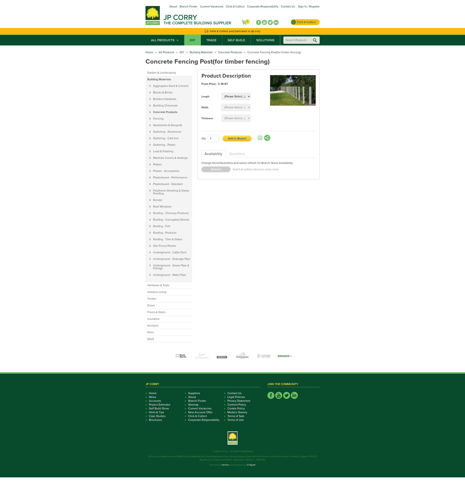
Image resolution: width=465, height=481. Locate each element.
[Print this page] (260, 138)
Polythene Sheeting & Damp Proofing (171, 192)
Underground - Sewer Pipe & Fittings (171, 267)
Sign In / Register (309, 6)
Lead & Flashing (163, 151)
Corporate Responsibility (262, 6)
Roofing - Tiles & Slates (167, 239)
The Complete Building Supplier (197, 23)
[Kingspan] (243, 356)
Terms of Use (235, 420)
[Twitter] (270, 22)
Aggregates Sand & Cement (170, 85)
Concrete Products (230, 52)
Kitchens (152, 325)
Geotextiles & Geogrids (167, 125)
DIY (192, 40)
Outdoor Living (156, 292)
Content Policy (236, 404)
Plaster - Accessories (166, 171)
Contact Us (288, 6)
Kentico (225, 465)
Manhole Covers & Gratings (170, 157)
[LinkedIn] (276, 22)
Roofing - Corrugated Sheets (171, 219)
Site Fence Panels (164, 245)
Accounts (155, 401)
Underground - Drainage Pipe (171, 258)
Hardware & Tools (158, 285)
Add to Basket (237, 138)
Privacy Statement (238, 401)
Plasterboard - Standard (168, 184)
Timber (151, 299)
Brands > (285, 356)
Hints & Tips (156, 412)
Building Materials (201, 52)
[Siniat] (264, 356)
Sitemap (193, 404)
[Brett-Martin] (181, 356)
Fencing (158, 118)
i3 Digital (251, 465)
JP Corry (180, 17)
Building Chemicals (165, 105)
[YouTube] (264, 22)
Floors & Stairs (156, 312)
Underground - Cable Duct (170, 252)
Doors (151, 305)
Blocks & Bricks (162, 92)
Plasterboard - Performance (170, 177)
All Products (163, 40)
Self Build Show (159, 408)
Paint (150, 332)
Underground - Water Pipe (169, 274)
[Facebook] (258, 22)
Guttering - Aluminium (167, 131)
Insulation (153, 319)
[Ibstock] (222, 356)
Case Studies (157, 416)
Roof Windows (162, 206)
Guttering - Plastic (164, 144)
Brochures (155, 420)
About (173, 6)
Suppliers (194, 393)
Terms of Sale (235, 416)
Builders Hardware (164, 99)
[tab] (213, 154)
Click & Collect (235, 6)
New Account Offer (200, 412)
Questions (237, 154)
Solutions (265, 40)
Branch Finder (188, 6)
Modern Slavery (237, 412)
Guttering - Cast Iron (166, 138)
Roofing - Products (164, 232)
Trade (211, 40)
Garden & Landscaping (161, 73)
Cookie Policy (236, 408)
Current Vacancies (211, 6)
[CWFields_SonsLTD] (201, 356)
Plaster (157, 164)
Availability (213, 154)
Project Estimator (159, 404)
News (152, 397)
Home (149, 52)
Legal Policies (236, 397)
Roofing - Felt (161, 226)
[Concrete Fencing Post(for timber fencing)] (293, 90)
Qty (203, 138)
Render (157, 200)
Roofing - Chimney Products (171, 213)
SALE (150, 339)
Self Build (236, 40)
